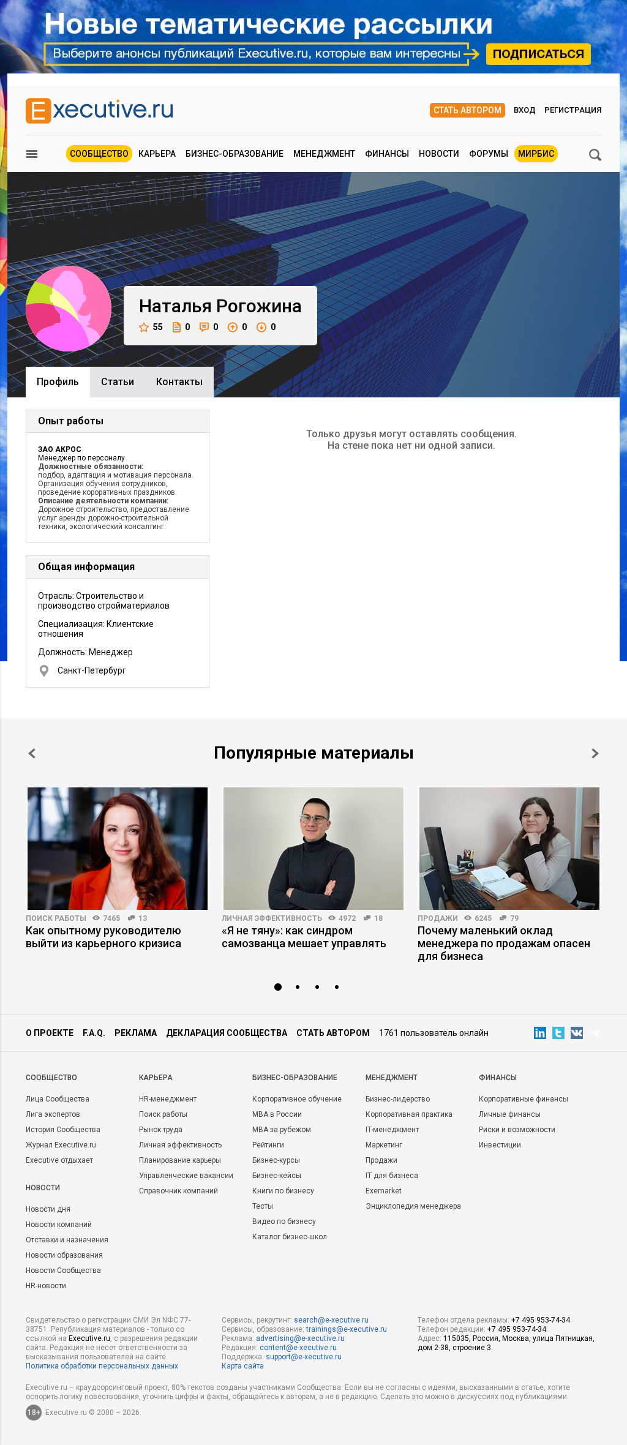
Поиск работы (56, 918)
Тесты (262, 1206)
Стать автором (467, 110)
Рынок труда (160, 1129)
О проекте (49, 1033)
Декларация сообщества (226, 1033)
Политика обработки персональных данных (102, 1366)
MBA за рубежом (281, 1129)
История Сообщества (63, 1129)
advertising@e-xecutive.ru (300, 1338)
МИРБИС (536, 154)
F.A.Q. (94, 1033)
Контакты (179, 382)
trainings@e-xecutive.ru (346, 1329)
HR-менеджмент (168, 1099)
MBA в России (277, 1114)
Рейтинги (268, 1145)
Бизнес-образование (234, 154)
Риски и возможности (517, 1129)
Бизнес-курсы (276, 1160)
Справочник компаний (178, 1191)
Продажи (438, 918)
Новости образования (64, 1255)
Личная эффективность (272, 918)
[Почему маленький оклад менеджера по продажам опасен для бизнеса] (509, 848)
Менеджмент (324, 154)
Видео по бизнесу (284, 1221)
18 (378, 918)
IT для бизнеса (392, 1175)
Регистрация (572, 109)
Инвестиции (500, 1145)
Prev (32, 753)
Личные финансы (510, 1114)
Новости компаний (59, 1224)
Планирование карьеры (180, 1160)
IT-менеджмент (392, 1129)
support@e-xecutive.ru (304, 1357)
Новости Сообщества (63, 1270)
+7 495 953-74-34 (540, 1320)
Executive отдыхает (59, 1160)
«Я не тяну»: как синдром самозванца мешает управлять (304, 937)
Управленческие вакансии (186, 1175)
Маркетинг (384, 1145)
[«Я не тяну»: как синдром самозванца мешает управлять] (313, 848)
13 (142, 918)
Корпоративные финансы (523, 1099)
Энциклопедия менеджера (413, 1206)
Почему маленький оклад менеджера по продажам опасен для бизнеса (504, 943)
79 (514, 918)
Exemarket (384, 1191)
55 (158, 327)
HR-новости (46, 1286)
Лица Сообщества (57, 1099)
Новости (439, 154)
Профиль (58, 382)
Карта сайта (243, 1366)
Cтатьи (117, 382)
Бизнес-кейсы (276, 1175)
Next (595, 753)
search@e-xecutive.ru (331, 1320)
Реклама (136, 1033)
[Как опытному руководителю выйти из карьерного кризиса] (117, 848)
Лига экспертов (53, 1114)
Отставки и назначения (67, 1240)
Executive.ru (89, 1338)
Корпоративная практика (409, 1114)
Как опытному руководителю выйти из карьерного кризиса (103, 937)
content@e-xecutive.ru (298, 1347)
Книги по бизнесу (283, 1191)
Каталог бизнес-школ (289, 1237)
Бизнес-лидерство (398, 1099)
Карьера (157, 154)
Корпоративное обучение (297, 1099)
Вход (525, 109)
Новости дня (48, 1209)
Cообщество (51, 1077)
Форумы (488, 154)
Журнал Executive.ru (61, 1145)
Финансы (387, 154)
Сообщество (99, 154)
